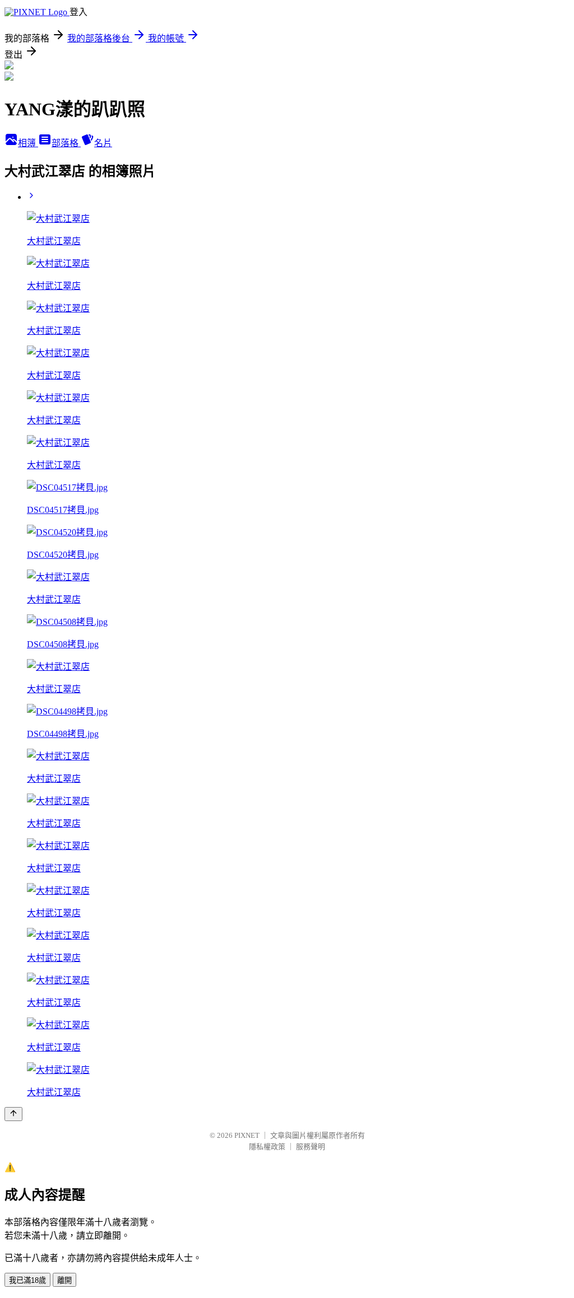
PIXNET (247, 1135)
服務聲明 (310, 1146)
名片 (103, 143)
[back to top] (13, 1114)
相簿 (28, 143)
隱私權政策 (267, 1146)
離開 (64, 1280)
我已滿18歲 (27, 1280)
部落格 (66, 143)
